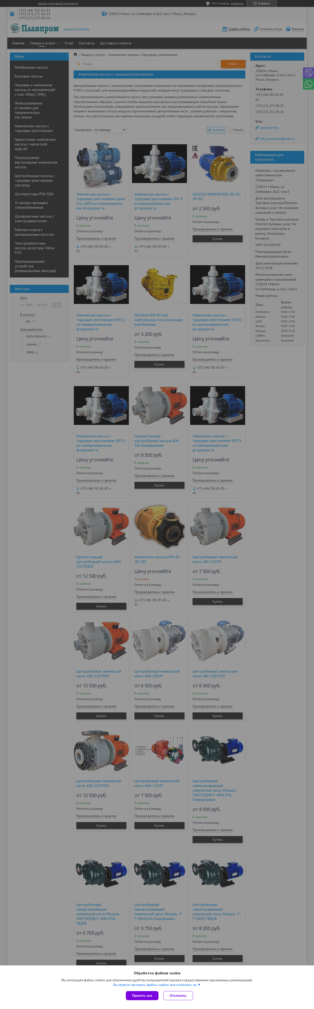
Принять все (142, 995)
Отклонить (178, 995)
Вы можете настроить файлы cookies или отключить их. (155, 985)
